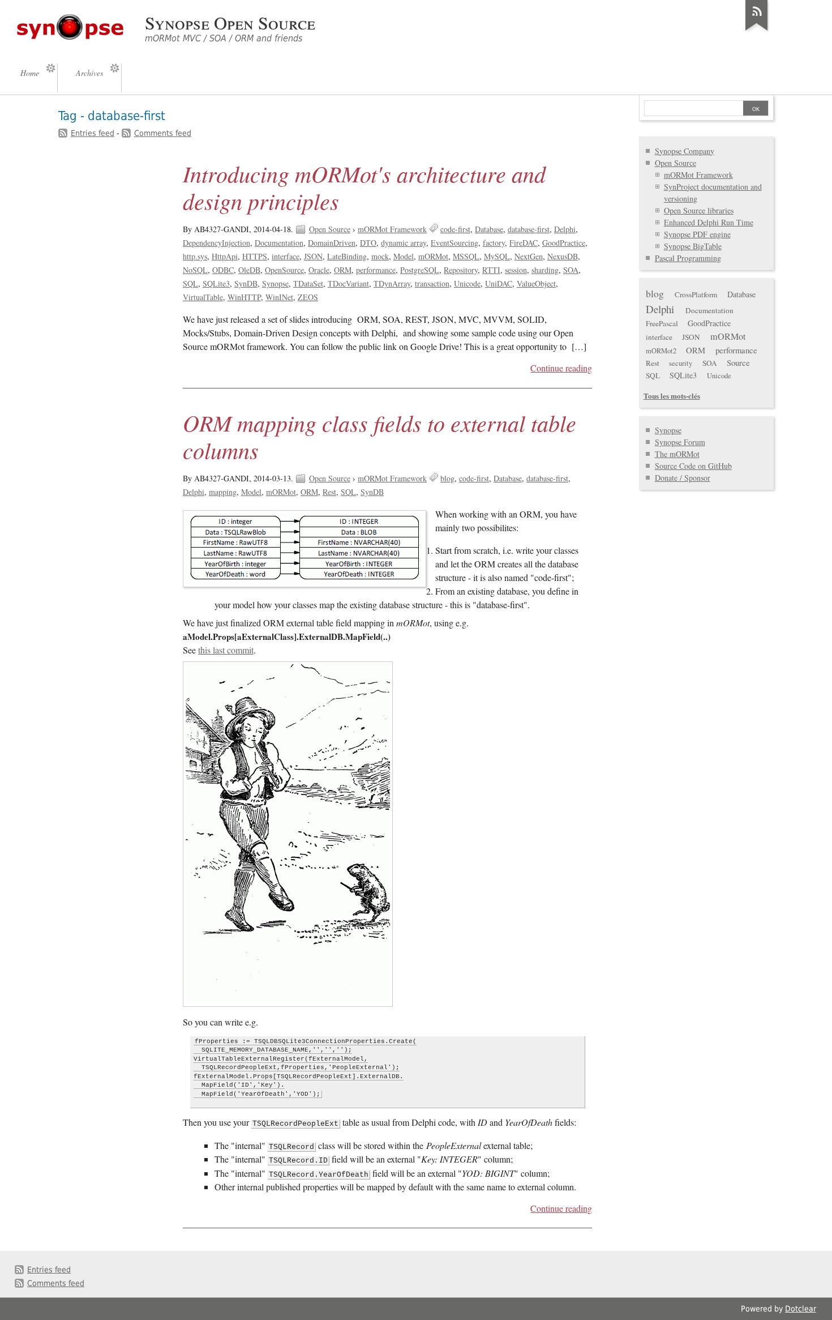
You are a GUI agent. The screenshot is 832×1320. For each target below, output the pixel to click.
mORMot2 (661, 351)
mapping (223, 491)
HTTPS (254, 256)
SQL (190, 283)
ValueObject (536, 283)
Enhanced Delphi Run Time (708, 222)
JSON (313, 256)
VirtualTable (203, 297)
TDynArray (392, 283)
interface (285, 256)
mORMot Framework (392, 229)
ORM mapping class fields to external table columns (379, 436)
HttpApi (225, 256)
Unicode (467, 283)
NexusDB (562, 256)
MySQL (497, 256)
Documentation (279, 242)
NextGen (528, 256)
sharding (545, 269)
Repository (461, 269)
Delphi (565, 229)
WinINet (279, 297)
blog (447, 478)
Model (403, 256)
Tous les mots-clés (672, 395)
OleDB (249, 269)
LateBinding (347, 256)
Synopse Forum (680, 442)
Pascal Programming (688, 258)
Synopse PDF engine (697, 234)
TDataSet (308, 283)
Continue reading (561, 368)
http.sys (195, 256)
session (516, 269)
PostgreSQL (419, 269)
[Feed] (756, 30)
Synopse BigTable (693, 246)
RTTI (491, 269)
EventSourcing (454, 242)
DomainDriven (331, 242)
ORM (342, 269)
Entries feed (92, 133)
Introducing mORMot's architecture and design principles (364, 187)
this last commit (226, 650)
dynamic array (403, 242)
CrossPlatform (696, 294)
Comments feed (162, 133)
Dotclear (800, 1308)
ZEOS (308, 297)
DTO (368, 242)
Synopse (275, 283)
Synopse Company (684, 151)
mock (380, 256)
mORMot (433, 256)
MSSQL (466, 256)
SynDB (246, 283)
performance (376, 269)
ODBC (223, 269)
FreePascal (662, 323)
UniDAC (498, 283)
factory (494, 242)
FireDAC (523, 242)
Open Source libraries (699, 210)
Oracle (318, 269)
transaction (432, 283)
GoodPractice (563, 242)
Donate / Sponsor (682, 477)
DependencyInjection (216, 242)
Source (738, 362)
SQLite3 (216, 283)
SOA (570, 269)
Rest (329, 491)
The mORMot (677, 453)
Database (489, 229)
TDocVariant (348, 283)
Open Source (329, 229)
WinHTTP (244, 297)
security (680, 363)
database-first (529, 229)
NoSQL (195, 269)
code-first (455, 229)
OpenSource (284, 269)
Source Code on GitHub (693, 465)
